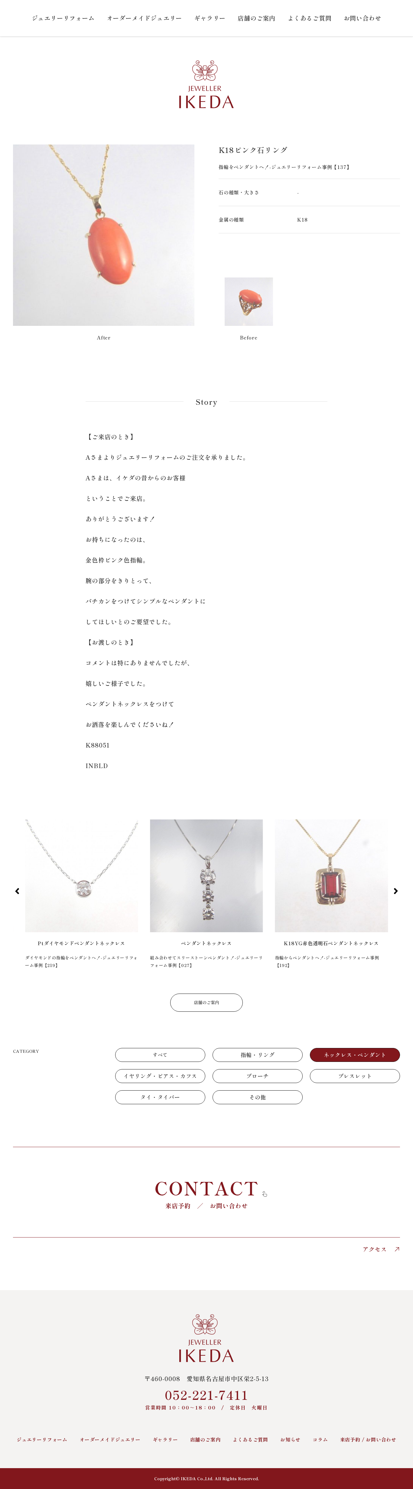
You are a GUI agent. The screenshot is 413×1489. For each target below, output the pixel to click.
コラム (320, 1439)
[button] (17, 891)
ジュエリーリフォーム (63, 18)
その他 (257, 1097)
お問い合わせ (363, 18)
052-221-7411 (206, 1398)
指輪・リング (258, 1055)
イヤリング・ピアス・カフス (160, 1076)
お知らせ (290, 1439)
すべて (160, 1054)
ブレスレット (355, 1076)
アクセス (375, 1249)
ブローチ (257, 1076)
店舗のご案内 (256, 18)
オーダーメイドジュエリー (144, 18)
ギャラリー (210, 18)
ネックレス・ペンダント (355, 1055)
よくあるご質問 (310, 18)
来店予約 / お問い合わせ (368, 1439)
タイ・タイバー (160, 1097)
